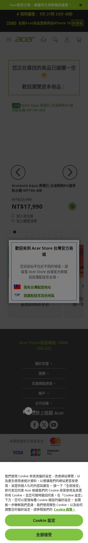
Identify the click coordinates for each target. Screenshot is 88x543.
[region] (44, 502)
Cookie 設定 (44, 520)
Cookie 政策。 (65, 509)
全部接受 (44, 534)
